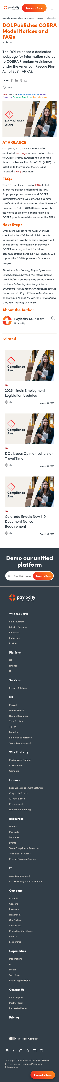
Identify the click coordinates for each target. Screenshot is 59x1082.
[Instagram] (41, 1051)
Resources (16, 818)
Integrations (15, 958)
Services (15, 680)
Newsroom (14, 914)
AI (10, 964)
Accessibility (12, 1067)
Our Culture (15, 920)
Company (15, 890)
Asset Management (19, 875)
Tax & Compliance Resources (24, 848)
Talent (12, 726)
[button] (51, 354)
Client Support (16, 997)
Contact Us (16, 989)
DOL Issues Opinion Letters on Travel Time (29, 456)
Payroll (13, 705)
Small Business (16, 621)
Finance (13, 665)
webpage (21, 153)
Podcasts (14, 831)
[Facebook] (21, 1051)
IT (10, 671)
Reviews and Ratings (20, 759)
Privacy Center (13, 1063)
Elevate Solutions (18, 688)
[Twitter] (14, 1051)
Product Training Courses (22, 859)
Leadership (15, 941)
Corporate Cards (18, 793)
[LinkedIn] (7, 1051)
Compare (14, 770)
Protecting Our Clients (20, 930)
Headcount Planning (20, 809)
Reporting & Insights (19, 980)
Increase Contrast (28, 1038)
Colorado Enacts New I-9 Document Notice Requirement (25, 521)
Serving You (15, 925)
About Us (14, 898)
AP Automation (17, 798)
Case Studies (16, 765)
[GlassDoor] (28, 1051)
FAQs (38, 185)
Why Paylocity (18, 752)
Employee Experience (20, 737)
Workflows (14, 975)
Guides (13, 826)
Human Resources (18, 715)
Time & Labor (16, 721)
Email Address (22, 576)
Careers (13, 903)
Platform (15, 652)
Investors (14, 909)
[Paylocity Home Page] (11, 8)
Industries (14, 637)
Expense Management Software (26, 787)
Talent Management (20, 743)
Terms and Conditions (32, 1063)
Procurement (16, 804)
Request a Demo (18, 1008)
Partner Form (16, 1002)
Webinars (14, 837)
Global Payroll (16, 710)
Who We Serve (19, 614)
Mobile (12, 969)
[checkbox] (12, 1038)
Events (12, 842)
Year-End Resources (19, 853)
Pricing (14, 1017)
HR (10, 660)
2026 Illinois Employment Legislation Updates (25, 393)
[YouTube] (34, 1051)
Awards (13, 936)
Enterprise (14, 632)
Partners (14, 643)
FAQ (18, 171)
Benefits (13, 732)
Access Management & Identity (25, 881)
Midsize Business (18, 627)
